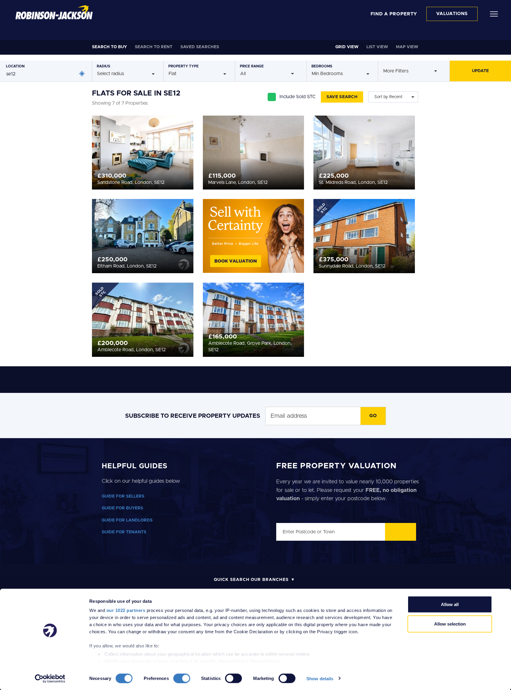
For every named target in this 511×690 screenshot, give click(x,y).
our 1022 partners (125, 610)
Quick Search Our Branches (251, 580)
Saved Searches (199, 47)
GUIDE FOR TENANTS (124, 532)
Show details (319, 678)
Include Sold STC (297, 96)
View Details (142, 151)
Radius (103, 66)
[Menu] (494, 13)
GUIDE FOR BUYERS (122, 508)
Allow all (450, 604)
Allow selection (450, 623)
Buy (109, 47)
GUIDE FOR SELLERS (123, 496)
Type (183, 66)
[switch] (181, 678)
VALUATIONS (452, 14)
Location (15, 66)
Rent (153, 47)
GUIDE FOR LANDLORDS (127, 520)
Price (252, 66)
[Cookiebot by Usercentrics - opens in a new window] (50, 678)
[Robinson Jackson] (54, 12)
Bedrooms (321, 66)
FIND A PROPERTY (394, 14)
